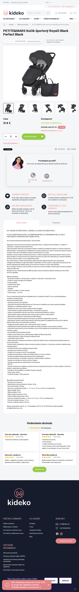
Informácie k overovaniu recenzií (13, 570)
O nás (31, 527)
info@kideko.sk (47, 181)
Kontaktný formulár (66, 541)
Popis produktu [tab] (21, 223)
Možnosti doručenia (52, 130)
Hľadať (48, 13)
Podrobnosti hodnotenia (34, 41)
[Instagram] (61, 533)
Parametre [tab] (56, 223)
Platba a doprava (8, 523)
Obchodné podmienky (10, 553)
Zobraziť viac (39, 469)
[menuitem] (10, 19)
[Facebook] (57, 533)
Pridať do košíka (30, 136)
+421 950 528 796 (32, 181)
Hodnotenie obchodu (39, 423)
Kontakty (6, 2)
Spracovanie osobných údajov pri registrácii (13, 566)
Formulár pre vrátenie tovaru (12, 530)
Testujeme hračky (35, 530)
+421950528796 (65, 528)
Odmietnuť (51, 581)
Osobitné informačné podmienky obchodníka (13, 560)
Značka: (53, 42)
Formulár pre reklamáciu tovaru (13, 533)
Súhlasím (65, 581)
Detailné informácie (10, 143)
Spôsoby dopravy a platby (19, 2)
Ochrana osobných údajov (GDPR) (14, 556)
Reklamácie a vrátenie (10, 527)
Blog (30, 536)
